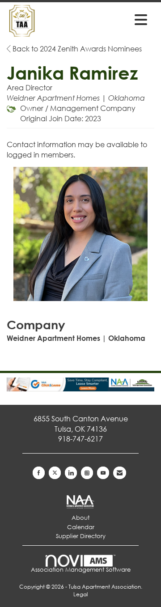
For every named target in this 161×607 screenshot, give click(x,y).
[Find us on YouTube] (103, 473)
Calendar (80, 527)
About (80, 518)
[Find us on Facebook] (39, 473)
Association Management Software (81, 569)
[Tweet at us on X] (55, 473)
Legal (80, 594)
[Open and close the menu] (120, 19)
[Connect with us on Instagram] (87, 473)
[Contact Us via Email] (119, 473)
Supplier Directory (81, 536)
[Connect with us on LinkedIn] (71, 473)
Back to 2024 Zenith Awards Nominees (76, 48)
